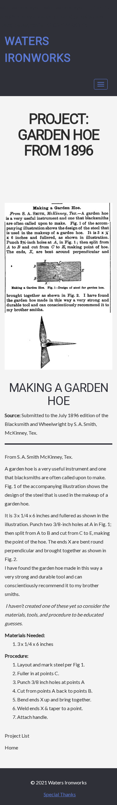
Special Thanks (60, 794)
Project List (17, 736)
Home (11, 747)
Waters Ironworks (38, 49)
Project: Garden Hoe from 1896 (58, 135)
